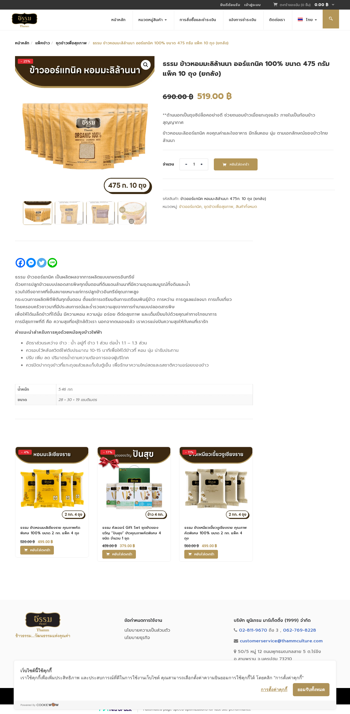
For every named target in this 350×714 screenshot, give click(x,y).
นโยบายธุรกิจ (137, 637)
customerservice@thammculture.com (281, 641)
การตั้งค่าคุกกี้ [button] (274, 689)
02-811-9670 (253, 630)
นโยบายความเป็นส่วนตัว (147, 630)
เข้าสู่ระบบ (252, 4)
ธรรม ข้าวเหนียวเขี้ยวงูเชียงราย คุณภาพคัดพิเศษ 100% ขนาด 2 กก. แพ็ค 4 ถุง (215, 533)
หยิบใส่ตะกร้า (239, 164)
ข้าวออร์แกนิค (190, 207)
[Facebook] (20, 263)
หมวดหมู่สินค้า (151, 20)
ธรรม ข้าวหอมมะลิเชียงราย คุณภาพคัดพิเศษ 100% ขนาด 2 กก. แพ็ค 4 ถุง (50, 530)
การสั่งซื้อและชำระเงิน (198, 20)
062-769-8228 (299, 630)
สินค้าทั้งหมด (246, 207)
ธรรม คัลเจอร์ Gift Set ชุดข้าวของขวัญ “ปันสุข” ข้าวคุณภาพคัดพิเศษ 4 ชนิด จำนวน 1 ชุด (131, 533)
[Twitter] (41, 263)
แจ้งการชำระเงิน (242, 20)
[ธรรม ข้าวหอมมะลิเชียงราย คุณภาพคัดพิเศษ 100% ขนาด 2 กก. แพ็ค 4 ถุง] (52, 452)
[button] (307, 5)
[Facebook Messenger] (31, 263)
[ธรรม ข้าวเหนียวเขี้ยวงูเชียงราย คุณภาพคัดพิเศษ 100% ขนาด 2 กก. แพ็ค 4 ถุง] (216, 452)
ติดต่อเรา (277, 20)
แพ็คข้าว (42, 43)
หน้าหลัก (118, 20)
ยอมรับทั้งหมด (311, 689)
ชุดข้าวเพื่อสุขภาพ (71, 43)
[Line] (52, 263)
